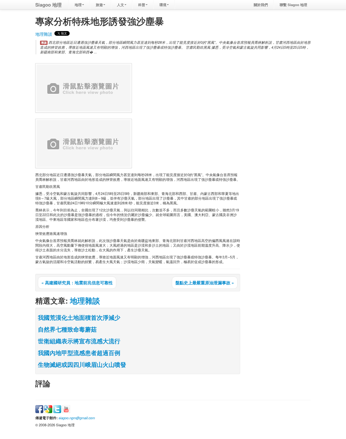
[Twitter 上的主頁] (57, 408)
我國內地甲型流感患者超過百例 (79, 352)
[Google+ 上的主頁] (48, 408)
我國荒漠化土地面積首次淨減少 (79, 317)
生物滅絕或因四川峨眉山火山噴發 (82, 364)
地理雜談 (43, 34)
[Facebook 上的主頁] (39, 408)
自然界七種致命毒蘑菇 (67, 329)
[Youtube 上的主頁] (66, 408)
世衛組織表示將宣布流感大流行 (79, 341)
